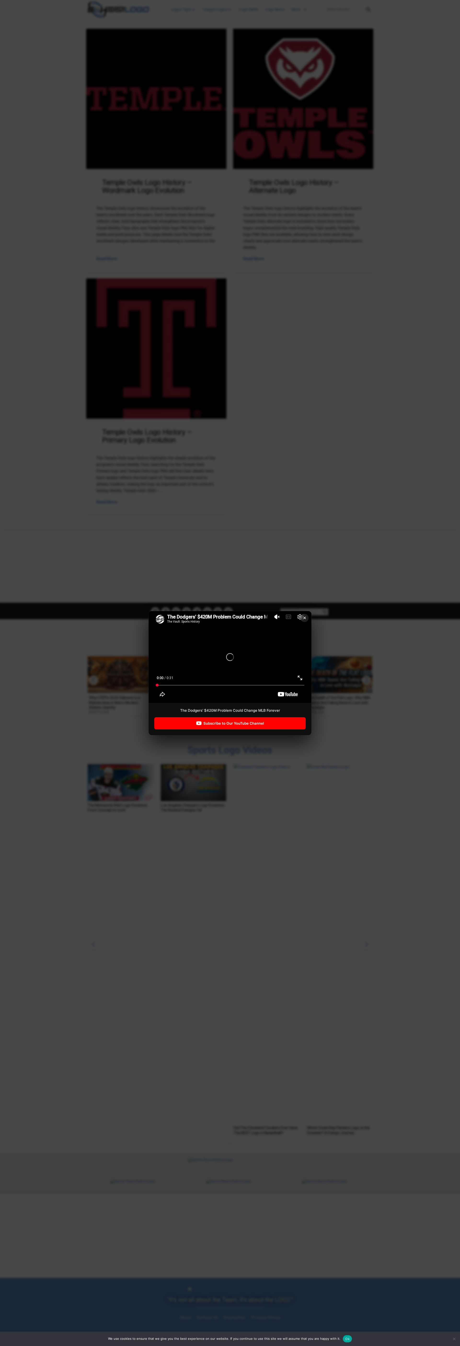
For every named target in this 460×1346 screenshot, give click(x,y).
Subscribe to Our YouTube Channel (233, 723)
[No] (454, 1338)
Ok (347, 1339)
